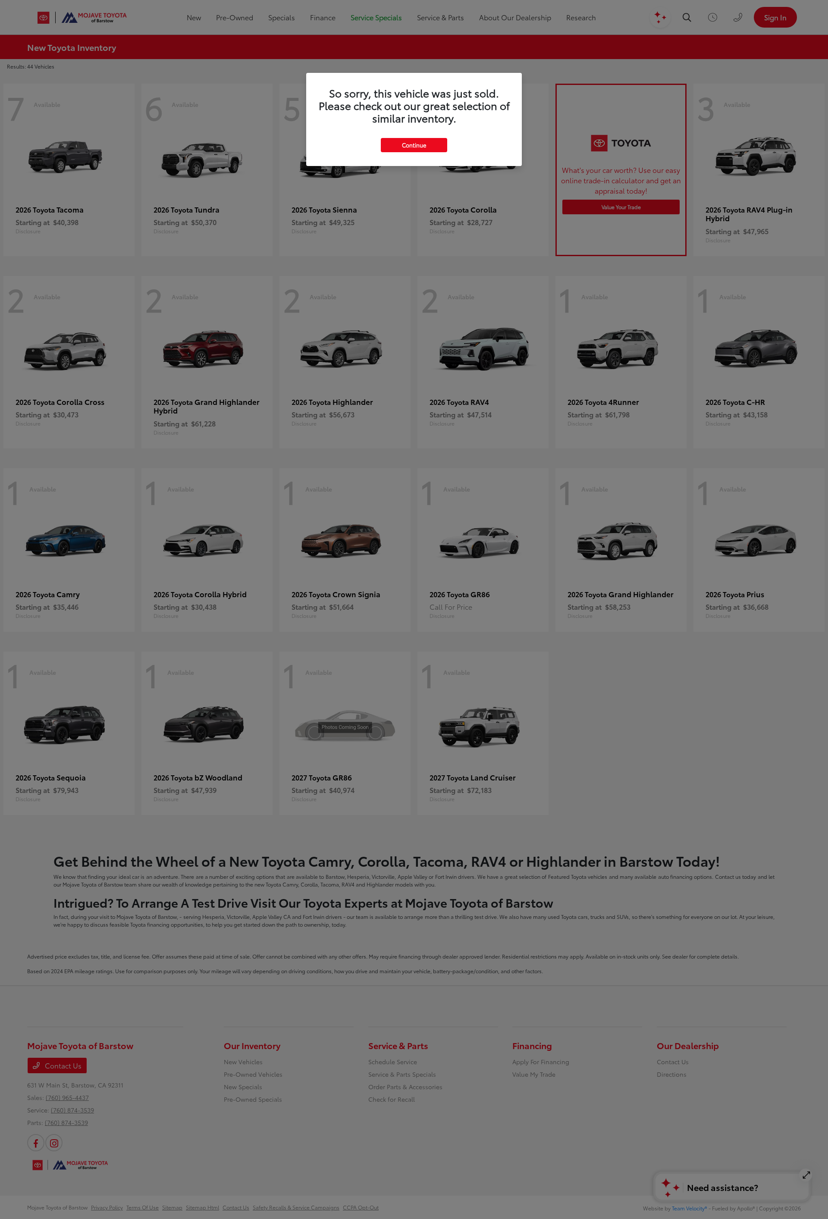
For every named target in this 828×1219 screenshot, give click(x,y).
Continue (414, 145)
